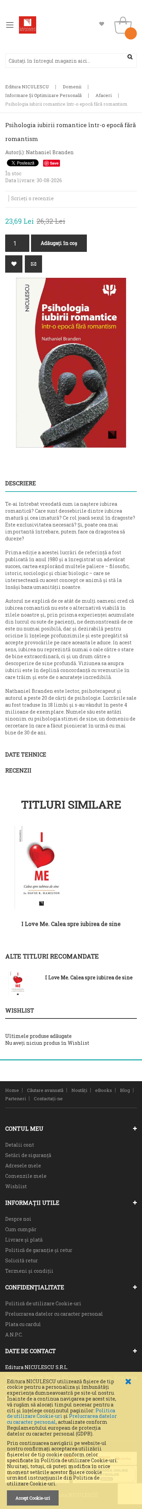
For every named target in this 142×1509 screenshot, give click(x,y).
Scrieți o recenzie (32, 198)
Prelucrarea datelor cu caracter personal (54, 1314)
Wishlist (101, 24)
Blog (125, 1090)
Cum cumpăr (21, 1229)
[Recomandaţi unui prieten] (33, 264)
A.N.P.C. (14, 1334)
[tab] (71, 483)
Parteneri (15, 1098)
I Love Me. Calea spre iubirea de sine (71, 923)
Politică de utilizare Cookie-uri (43, 1303)
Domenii (72, 86)
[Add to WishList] (126, 932)
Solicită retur (21, 1260)
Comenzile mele (26, 1176)
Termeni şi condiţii (29, 1271)
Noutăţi (79, 1090)
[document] (71, 1442)
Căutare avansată (45, 1090)
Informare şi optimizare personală (43, 95)
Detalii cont (19, 1144)
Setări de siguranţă (28, 1155)
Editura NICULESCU (27, 86)
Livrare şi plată (24, 1239)
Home (12, 1090)
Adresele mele (23, 1165)
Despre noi (18, 1219)
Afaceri (103, 95)
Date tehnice (25, 754)
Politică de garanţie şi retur (38, 1250)
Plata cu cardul (23, 1324)
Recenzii (18, 770)
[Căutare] (130, 57)
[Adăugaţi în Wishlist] (13, 264)
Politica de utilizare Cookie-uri (61, 1413)
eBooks (103, 1090)
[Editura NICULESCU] (27, 25)
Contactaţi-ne (48, 1098)
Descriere (20, 483)
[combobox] (71, 60)
